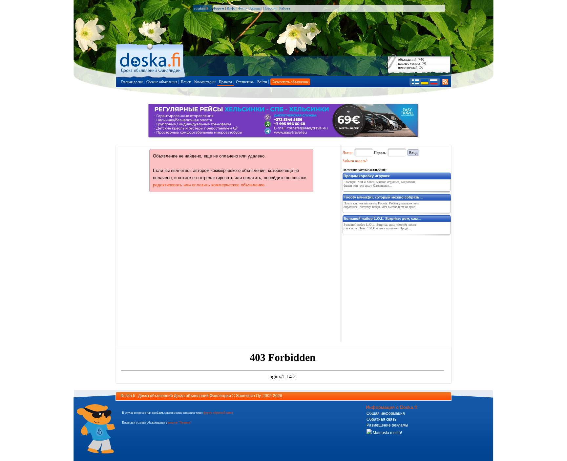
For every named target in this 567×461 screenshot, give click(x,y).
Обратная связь (381, 419)
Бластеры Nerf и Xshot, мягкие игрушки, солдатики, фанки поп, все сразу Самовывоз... (380, 183)
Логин (347, 153)
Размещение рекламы (387, 425)
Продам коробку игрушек (367, 176)
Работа (284, 8)
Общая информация (386, 413)
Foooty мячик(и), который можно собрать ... (383, 197)
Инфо (231, 8)
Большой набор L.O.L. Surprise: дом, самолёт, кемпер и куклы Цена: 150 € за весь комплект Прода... (380, 226)
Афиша (255, 8)
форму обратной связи (218, 412)
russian (201, 8)
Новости (270, 8)
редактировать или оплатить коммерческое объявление (208, 184)
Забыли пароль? (355, 161)
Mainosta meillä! (387, 432)
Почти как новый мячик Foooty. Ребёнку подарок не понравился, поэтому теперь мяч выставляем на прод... (381, 205)
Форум (218, 8)
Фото (242, 8)
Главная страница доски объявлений (151, 59)
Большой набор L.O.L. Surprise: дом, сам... (382, 218)
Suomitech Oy (248, 395)
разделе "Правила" (180, 422)
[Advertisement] (392, 278)
